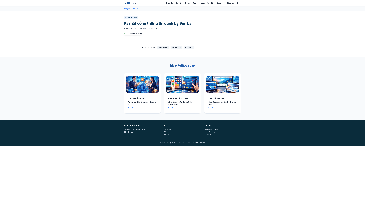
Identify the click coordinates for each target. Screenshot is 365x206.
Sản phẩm (210, 3)
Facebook (164, 47)
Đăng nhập (231, 3)
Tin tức (187, 3)
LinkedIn (177, 47)
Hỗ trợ (166, 134)
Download (220, 3)
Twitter (189, 47)
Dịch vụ (202, 3)
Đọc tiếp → (132, 108)
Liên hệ (239, 3)
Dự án (195, 3)
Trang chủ (169, 3)
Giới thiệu (179, 3)
